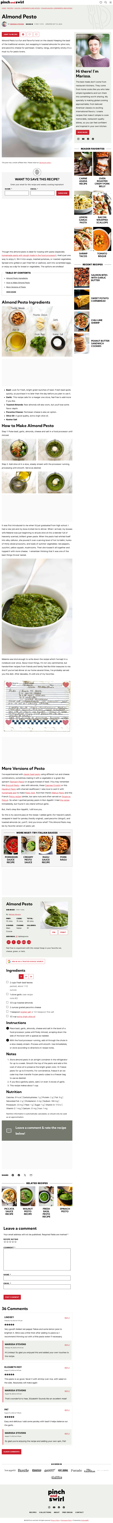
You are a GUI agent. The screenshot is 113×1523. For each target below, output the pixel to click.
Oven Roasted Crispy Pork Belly (102, 182)
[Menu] (110, 2)
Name (8, 189)
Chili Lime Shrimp (96, 321)
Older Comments (12, 1452)
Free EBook (67, 1512)
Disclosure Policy (66, 1520)
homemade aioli (9, 793)
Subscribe (63, 193)
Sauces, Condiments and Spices (27, 8)
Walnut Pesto (58, 793)
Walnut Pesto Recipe (28, 1211)
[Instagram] (78, 138)
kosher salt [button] (26, 1012)
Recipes (10, 8)
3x (31, 976)
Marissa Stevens (17, 24)
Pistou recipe (15, 796)
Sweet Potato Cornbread (100, 299)
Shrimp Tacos (83, 255)
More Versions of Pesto (16, 287)
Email (34, 189)
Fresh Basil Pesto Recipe (46, 1212)
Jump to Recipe (11, 34)
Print (63, 932)
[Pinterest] (92, 138)
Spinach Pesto (17, 782)
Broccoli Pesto (12, 785)
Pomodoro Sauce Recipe (12, 860)
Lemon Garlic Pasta (83, 220)
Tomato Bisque (102, 255)
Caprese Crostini (53, 785)
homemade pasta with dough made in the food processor (29, 255)
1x (21, 976)
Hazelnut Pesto (9, 789)
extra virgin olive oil (26, 1016)
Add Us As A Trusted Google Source (27, 961)
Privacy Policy (55, 1520)
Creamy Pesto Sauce (28, 860)
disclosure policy (45, 162)
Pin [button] (53, 932)
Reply (67, 1318)
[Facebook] (88, 138)
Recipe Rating (11, 1239)
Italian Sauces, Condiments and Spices (56, 8)
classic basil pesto (32, 774)
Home (4, 8)
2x (26, 976)
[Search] (105, 2)
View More (11, 292)
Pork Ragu (63, 858)
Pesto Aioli (30, 793)
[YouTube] (83, 138)
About (57, 1512)
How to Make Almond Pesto (18, 283)
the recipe (64, 800)
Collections (45, 1512)
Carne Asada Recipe (83, 181)
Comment (9, 1248)
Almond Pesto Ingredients (17, 278)
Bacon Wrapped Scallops (102, 220)
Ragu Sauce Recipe (46, 860)
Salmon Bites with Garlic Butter (99, 278)
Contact (79, 1512)
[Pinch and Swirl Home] (12, 2)
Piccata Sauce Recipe (9, 1211)
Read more (83, 132)
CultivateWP (85, 1520)
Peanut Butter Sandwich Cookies (100, 343)
